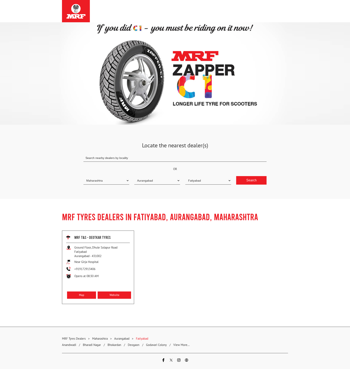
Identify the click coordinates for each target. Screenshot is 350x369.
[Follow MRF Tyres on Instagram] (179, 360)
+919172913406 (84, 269)
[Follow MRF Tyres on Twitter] (171, 360)
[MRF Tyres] (76, 11)
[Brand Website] (186, 360)
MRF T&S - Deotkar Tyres (92, 237)
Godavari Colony (156, 345)
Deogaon (133, 345)
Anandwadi (69, 345)
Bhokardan (114, 345)
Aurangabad (121, 338)
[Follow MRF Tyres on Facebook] (163, 360)
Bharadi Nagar (92, 345)
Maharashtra (100, 338)
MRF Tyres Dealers (74, 338)
